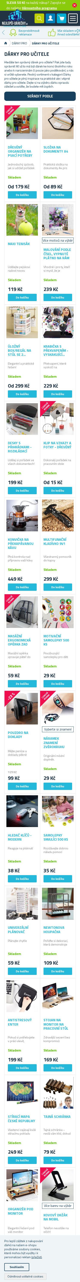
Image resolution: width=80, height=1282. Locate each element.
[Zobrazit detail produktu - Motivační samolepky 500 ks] (58, 612)
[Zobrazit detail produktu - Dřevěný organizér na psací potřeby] (22, 123)
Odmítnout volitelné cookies (25, 1276)
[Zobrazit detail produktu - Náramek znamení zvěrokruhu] (58, 708)
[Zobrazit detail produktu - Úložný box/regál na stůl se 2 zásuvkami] (22, 322)
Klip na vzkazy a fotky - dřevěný (57, 445)
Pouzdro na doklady (18, 735)
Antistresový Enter (20, 1022)
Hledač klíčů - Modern (20, 837)
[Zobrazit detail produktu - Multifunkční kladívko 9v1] (58, 515)
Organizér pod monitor (20, 1211)
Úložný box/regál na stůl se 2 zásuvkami (19, 350)
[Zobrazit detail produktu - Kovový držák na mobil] (58, 1185)
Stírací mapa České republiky (21, 1119)
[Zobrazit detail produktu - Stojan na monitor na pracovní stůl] (58, 996)
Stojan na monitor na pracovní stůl (56, 1024)
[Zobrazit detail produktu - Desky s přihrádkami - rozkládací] (22, 419)
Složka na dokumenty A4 (56, 149)
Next (77, 32)
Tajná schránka (57, 1117)
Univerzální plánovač (18, 930)
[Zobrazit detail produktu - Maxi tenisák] (22, 220)
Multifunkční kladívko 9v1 (55, 542)
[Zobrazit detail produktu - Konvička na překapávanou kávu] (22, 515)
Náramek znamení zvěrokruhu (54, 742)
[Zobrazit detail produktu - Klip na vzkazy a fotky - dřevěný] (58, 419)
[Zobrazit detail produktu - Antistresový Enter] (22, 996)
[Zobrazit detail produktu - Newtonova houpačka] (58, 903)
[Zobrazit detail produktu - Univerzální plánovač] (22, 903)
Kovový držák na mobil (55, 1217)
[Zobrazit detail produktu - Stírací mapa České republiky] (22, 1093)
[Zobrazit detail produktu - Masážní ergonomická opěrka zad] (22, 612)
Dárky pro (19, 43)
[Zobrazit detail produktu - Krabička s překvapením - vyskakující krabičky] (58, 322)
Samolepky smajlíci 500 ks (56, 837)
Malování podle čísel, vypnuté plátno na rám (57, 254)
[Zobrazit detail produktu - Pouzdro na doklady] (22, 708)
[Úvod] (5, 43)
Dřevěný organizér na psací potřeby (20, 151)
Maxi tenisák (19, 244)
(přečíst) (36, 1257)
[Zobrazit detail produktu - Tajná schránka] (58, 1093)
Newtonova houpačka (54, 930)
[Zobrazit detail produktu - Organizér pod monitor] (22, 1185)
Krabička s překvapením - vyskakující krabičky (56, 350)
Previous (3, 32)
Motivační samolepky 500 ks (56, 640)
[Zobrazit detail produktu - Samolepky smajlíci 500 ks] (58, 811)
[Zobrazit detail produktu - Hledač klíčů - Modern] (22, 811)
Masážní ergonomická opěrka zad (19, 640)
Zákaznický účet (50, 22)
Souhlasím (17, 1267)
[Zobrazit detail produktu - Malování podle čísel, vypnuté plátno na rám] (58, 220)
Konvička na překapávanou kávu (20, 544)
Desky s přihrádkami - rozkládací (20, 447)
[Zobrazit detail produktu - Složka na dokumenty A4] (58, 123)
